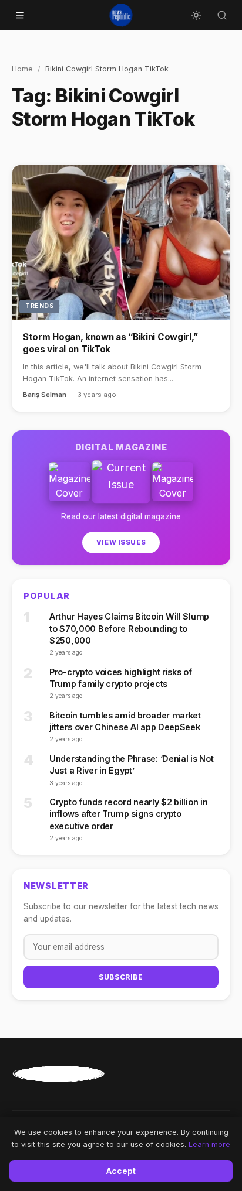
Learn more (209, 1144)
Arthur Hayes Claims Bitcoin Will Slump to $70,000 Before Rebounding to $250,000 (129, 628)
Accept (121, 1171)
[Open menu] (20, 15)
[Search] (222, 15)
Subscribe (121, 977)
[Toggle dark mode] (196, 15)
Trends (39, 306)
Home (22, 68)
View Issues (121, 542)
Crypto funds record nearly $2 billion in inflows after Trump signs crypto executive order (128, 813)
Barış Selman (44, 395)
